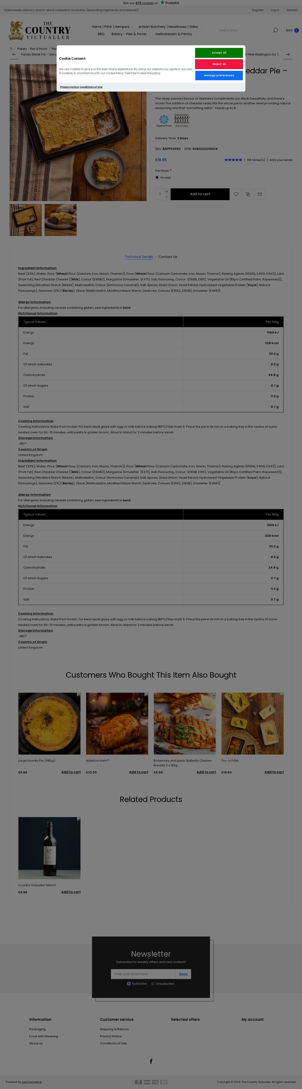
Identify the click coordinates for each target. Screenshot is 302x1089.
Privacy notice (69, 87)
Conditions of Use (91, 87)
